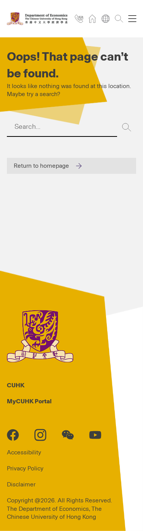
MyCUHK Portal (29, 401)
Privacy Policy (25, 468)
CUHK (15, 385)
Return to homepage (41, 166)
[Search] (126, 127)
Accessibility (24, 452)
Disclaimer (21, 484)
